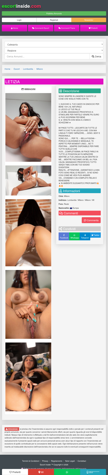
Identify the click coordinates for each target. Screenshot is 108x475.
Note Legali (70, 461)
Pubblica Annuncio (54, 13)
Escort (17, 68)
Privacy (45, 461)
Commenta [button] (92, 220)
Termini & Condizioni (30, 461)
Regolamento (56, 461)
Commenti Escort (41, 28)
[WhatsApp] (67, 472)
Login (19, 20)
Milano (39, 68)
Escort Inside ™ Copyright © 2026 (54, 464)
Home (15, 28)
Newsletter (88, 20)
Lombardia (28, 68)
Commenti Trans (68, 28)
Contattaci (82, 461)
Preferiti (94, 28)
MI (42, 472)
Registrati (54, 20)
